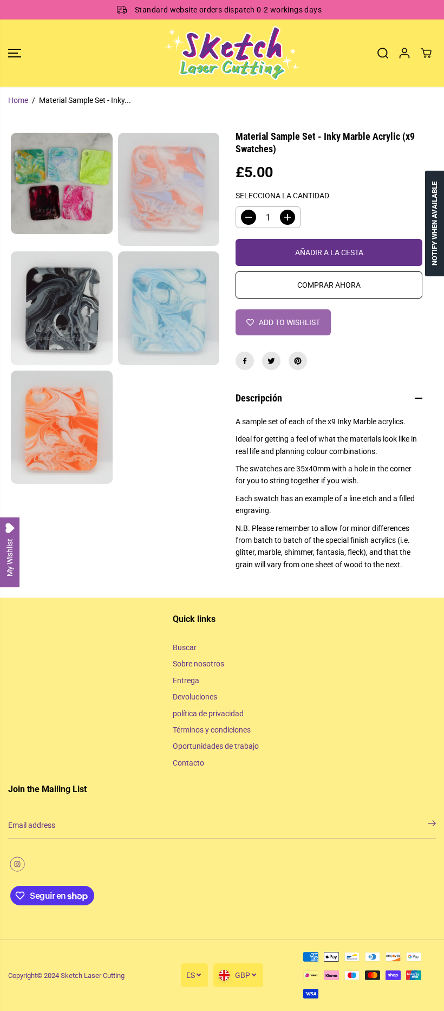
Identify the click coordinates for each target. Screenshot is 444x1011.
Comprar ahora (329, 285)
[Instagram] (17, 864)
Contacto (188, 763)
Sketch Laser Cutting (93, 975)
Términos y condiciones (212, 729)
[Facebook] (245, 361)
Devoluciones (195, 696)
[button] (14, 53)
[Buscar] (383, 53)
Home (18, 100)
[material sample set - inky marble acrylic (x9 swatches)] (62, 184)
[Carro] (426, 53)
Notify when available (434, 223)
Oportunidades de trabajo (216, 746)
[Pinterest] (298, 361)
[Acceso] (404, 53)
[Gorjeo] (271, 361)
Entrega (186, 680)
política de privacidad (208, 713)
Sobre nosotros (198, 663)
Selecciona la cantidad (282, 195)
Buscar (185, 647)
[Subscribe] (432, 825)
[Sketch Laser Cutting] (219, 53)
